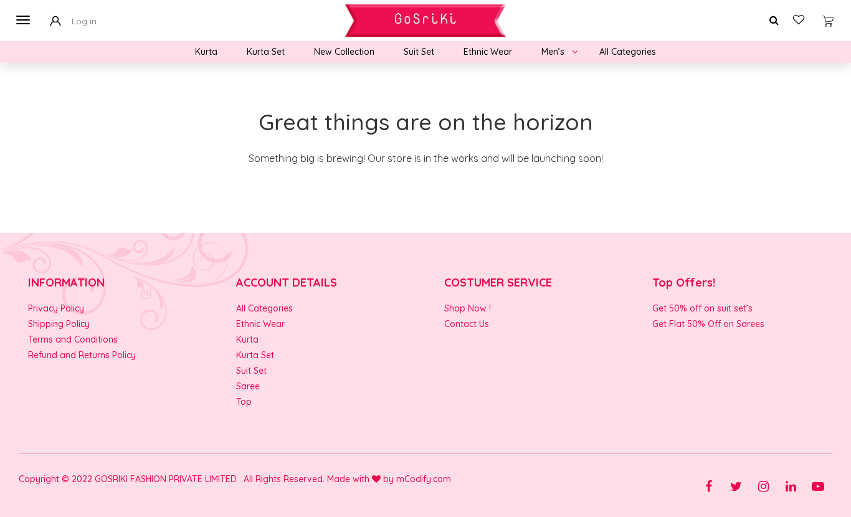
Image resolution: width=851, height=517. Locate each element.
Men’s (552, 51)
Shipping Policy (59, 324)
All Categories (627, 51)
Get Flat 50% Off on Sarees (708, 324)
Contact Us (466, 324)
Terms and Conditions (73, 339)
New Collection (344, 51)
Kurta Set (266, 51)
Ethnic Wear (488, 51)
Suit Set (419, 51)
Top (244, 401)
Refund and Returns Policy (82, 355)
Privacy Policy (56, 308)
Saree (248, 386)
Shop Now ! (467, 308)
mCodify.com (423, 479)
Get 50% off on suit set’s (702, 308)
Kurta (206, 51)
